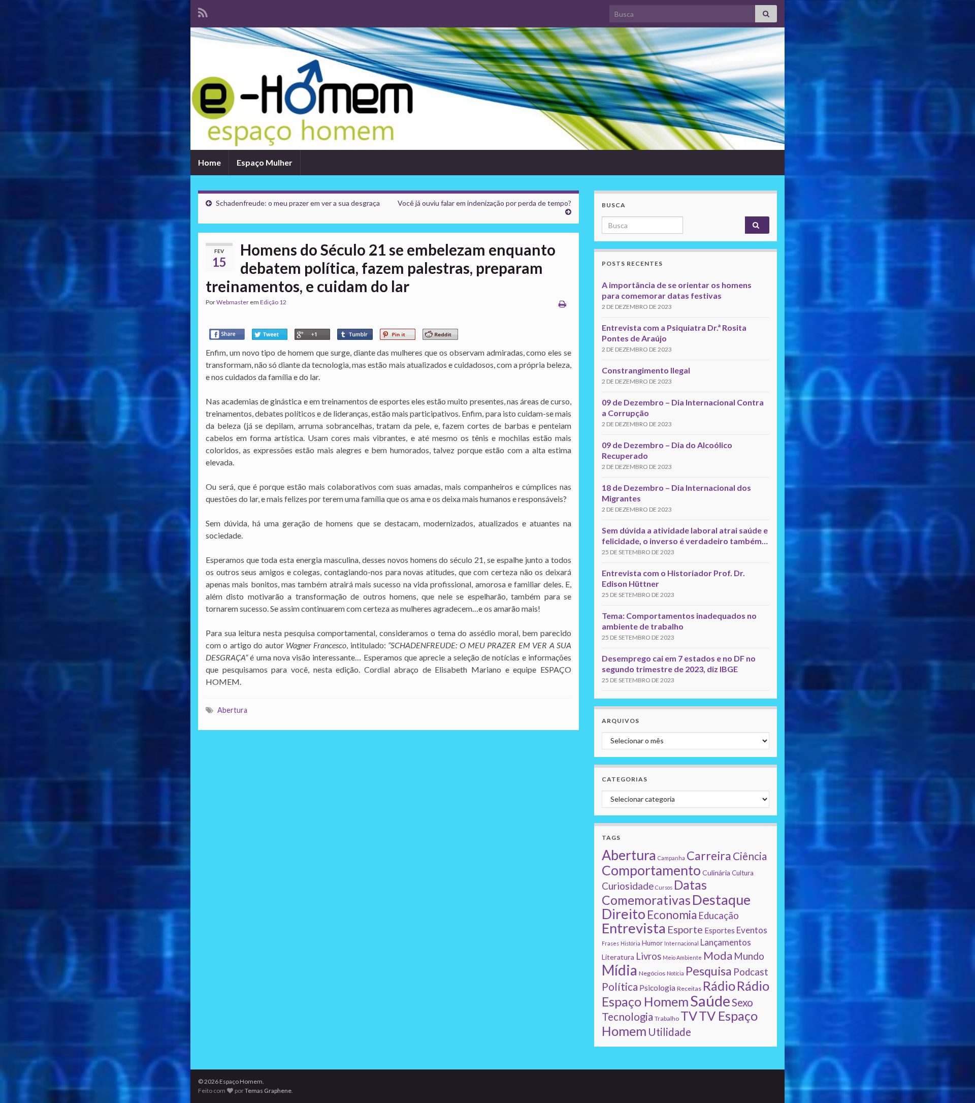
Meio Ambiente (682, 957)
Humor (652, 943)
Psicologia (657, 987)
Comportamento (651, 870)
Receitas (689, 988)
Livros (648, 956)
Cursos (663, 887)
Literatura (618, 957)
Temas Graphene (268, 1090)
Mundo (749, 956)
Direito (623, 913)
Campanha (671, 858)
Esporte (685, 929)
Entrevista (634, 928)
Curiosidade (628, 886)
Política (620, 987)
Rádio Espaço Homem (685, 993)
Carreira (709, 855)
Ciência (750, 856)
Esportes (719, 930)
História (630, 943)
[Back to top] (952, 1080)
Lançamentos (725, 942)
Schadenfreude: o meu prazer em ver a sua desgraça (298, 203)
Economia (672, 915)
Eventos (751, 930)
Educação (718, 915)
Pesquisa (709, 971)
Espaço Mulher (264, 162)
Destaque (721, 899)
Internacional (681, 943)
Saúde (710, 1001)
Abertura (232, 710)
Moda (717, 955)
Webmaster (232, 302)
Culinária (716, 872)
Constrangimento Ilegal (646, 370)
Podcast (750, 972)
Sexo (742, 1002)
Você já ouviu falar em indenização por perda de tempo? (484, 203)
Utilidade (669, 1032)
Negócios (652, 973)
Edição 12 (273, 302)
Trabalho (667, 1018)
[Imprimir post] (562, 303)
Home (209, 162)
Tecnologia (627, 1017)
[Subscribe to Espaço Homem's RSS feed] (203, 11)
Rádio (719, 985)
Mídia (619, 970)
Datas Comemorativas (654, 892)
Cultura (743, 873)
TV (688, 1015)
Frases (610, 943)
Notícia (675, 973)
